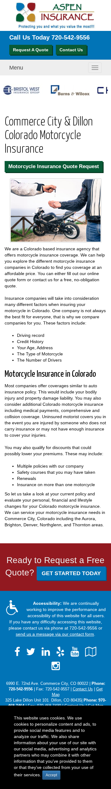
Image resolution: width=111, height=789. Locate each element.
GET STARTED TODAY (71, 573)
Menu (16, 68)
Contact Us (71, 49)
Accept (51, 775)
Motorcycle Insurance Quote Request (53, 166)
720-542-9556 (70, 37)
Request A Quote (30, 49)
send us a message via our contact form (55, 634)
